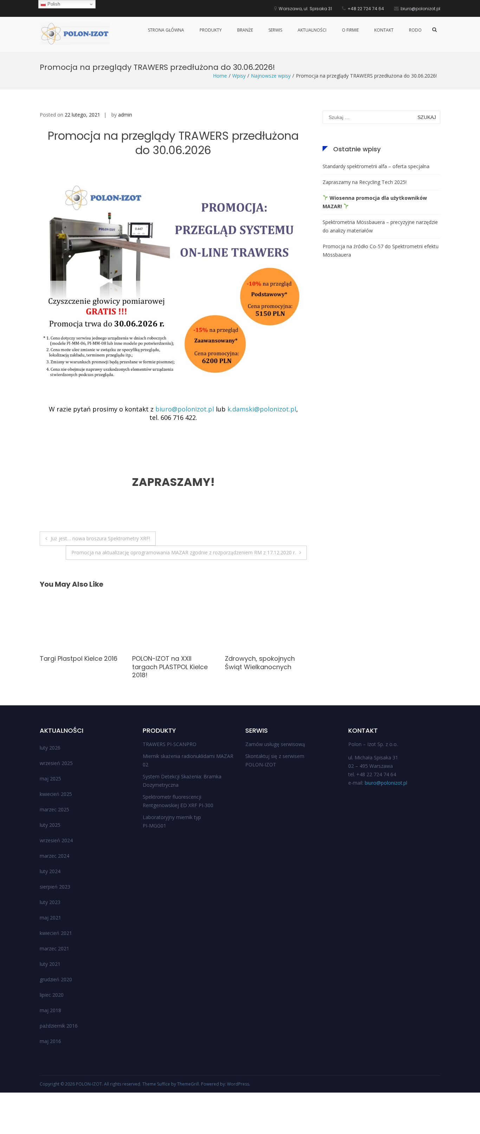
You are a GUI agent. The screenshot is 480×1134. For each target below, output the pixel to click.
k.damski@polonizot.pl (261, 409)
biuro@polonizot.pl (184, 409)
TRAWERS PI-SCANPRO (169, 744)
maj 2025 (50, 778)
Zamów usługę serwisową (275, 744)
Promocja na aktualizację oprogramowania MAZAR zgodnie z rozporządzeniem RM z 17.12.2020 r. (183, 552)
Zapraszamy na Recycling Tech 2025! (365, 182)
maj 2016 (50, 1041)
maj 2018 (50, 1010)
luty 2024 (50, 871)
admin (125, 114)
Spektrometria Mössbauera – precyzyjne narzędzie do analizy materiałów (380, 226)
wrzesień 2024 (56, 840)
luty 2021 (50, 964)
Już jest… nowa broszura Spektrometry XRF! (100, 538)
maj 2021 (50, 917)
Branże (245, 30)
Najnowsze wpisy (271, 75)
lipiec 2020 (52, 994)
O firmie (350, 30)
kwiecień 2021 (56, 933)
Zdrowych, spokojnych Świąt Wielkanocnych (167, 662)
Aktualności (312, 30)
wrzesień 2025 (56, 763)
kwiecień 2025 (56, 794)
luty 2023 (50, 902)
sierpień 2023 (55, 886)
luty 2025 (50, 825)
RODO (415, 30)
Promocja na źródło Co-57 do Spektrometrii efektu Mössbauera (381, 250)
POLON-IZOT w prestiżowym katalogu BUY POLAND (259, 666)
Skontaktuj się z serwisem (274, 756)
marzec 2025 (54, 809)
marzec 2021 (54, 948)
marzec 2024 (54, 855)
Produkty (211, 30)
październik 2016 (59, 1025)
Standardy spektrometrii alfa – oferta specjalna (376, 166)
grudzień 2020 (56, 979)
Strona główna (166, 30)
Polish (53, 4)
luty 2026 (50, 747)
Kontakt (384, 30)
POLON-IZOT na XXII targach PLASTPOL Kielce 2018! (77, 666)
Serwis (275, 30)
